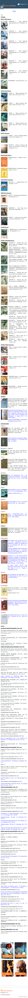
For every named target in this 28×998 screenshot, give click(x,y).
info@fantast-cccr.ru (23, 4)
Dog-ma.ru (25, 996)
